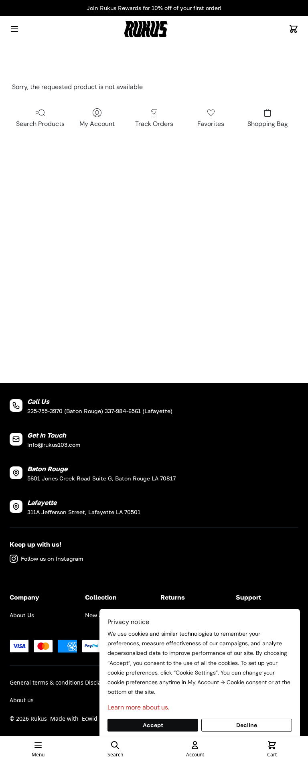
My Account (97, 124)
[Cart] (294, 29)
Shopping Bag (267, 124)
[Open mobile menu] (14, 29)
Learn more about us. (138, 707)
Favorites (210, 124)
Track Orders (154, 124)
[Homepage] (154, 29)
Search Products (40, 124)
